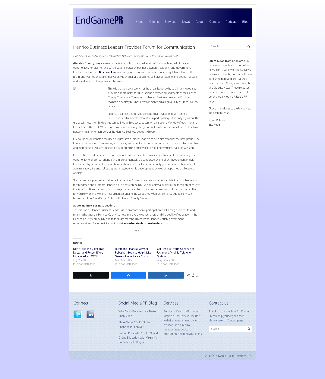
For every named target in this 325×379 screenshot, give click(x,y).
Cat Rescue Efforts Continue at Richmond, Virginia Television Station (175, 252)
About (200, 21)
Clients (154, 21)
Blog (245, 21)
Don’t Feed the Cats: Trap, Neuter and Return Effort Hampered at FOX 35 (89, 252)
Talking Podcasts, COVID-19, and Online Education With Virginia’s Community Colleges (138, 338)
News (186, 21)
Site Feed (214, 124)
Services (170, 21)
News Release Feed (220, 120)
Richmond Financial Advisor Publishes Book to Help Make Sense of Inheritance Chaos (133, 252)
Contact (214, 21)
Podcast (231, 21)
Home (139, 21)
